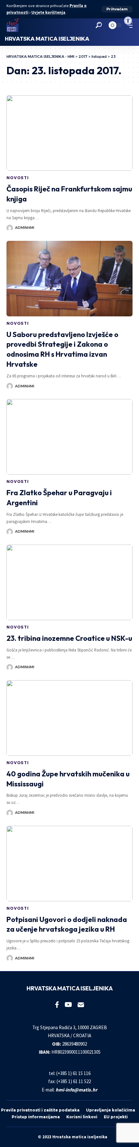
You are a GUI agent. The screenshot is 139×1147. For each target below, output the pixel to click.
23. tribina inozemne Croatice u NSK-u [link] (69, 638)
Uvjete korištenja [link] (48, 12)
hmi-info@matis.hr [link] (76, 1090)
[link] (128, 20)
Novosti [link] (17, 177)
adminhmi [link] (24, 227)
